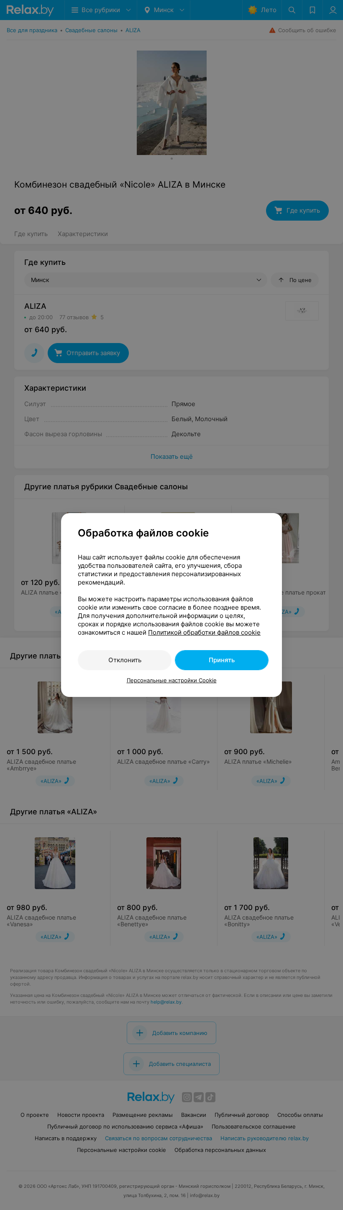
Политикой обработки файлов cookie (204, 632)
